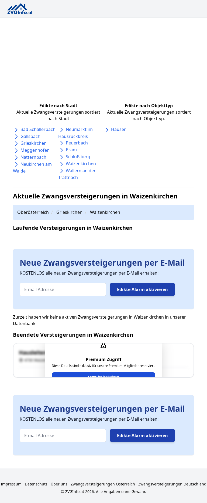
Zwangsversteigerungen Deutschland (172, 484)
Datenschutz (36, 484)
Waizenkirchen (81, 164)
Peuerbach (77, 143)
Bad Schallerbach (38, 129)
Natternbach (33, 157)
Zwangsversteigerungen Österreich (103, 484)
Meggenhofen (35, 150)
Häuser (118, 129)
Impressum (11, 484)
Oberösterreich (33, 212)
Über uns (59, 484)
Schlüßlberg (78, 157)
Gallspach (30, 136)
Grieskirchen (33, 143)
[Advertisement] (103, 58)
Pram (71, 150)
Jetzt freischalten (103, 377)
